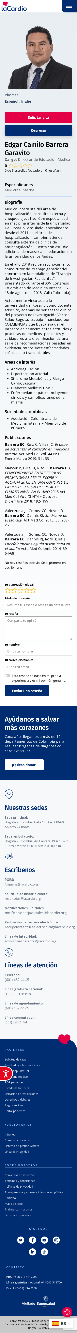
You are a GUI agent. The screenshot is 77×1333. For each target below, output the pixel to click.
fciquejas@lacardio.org (21, 884)
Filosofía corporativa (18, 1215)
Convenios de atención (19, 1175)
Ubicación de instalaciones (21, 1094)
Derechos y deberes (17, 1099)
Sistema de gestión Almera (22, 1146)
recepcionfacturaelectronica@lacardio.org (40, 927)
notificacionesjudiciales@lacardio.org (36, 912)
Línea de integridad (17, 1151)
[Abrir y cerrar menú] (69, 6)
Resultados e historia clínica (22, 1065)
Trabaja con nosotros (19, 1209)
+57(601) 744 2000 (21, 1277)
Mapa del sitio (14, 1204)
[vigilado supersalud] (38, 1301)
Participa (10, 1198)
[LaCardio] (19, 6)
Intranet (10, 1134)
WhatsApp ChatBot (17, 1071)
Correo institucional (17, 1140)
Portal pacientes (15, 1111)
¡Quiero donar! (24, 764)
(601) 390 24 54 (16, 1022)
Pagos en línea (14, 1105)
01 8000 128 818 (18, 993)
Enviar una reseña (27, 690)
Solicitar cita (38, 117)
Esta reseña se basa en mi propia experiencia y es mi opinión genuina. (39, 678)
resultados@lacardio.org (23, 898)
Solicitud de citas (15, 1059)
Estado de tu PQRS (17, 1088)
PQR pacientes (14, 1082)
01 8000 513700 (34, 1282)
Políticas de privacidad (19, 1186)
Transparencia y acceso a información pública (34, 1192)
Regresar (38, 130)
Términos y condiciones (20, 1181)
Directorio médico (16, 1076)
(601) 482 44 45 (17, 979)
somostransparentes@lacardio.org (30, 941)
